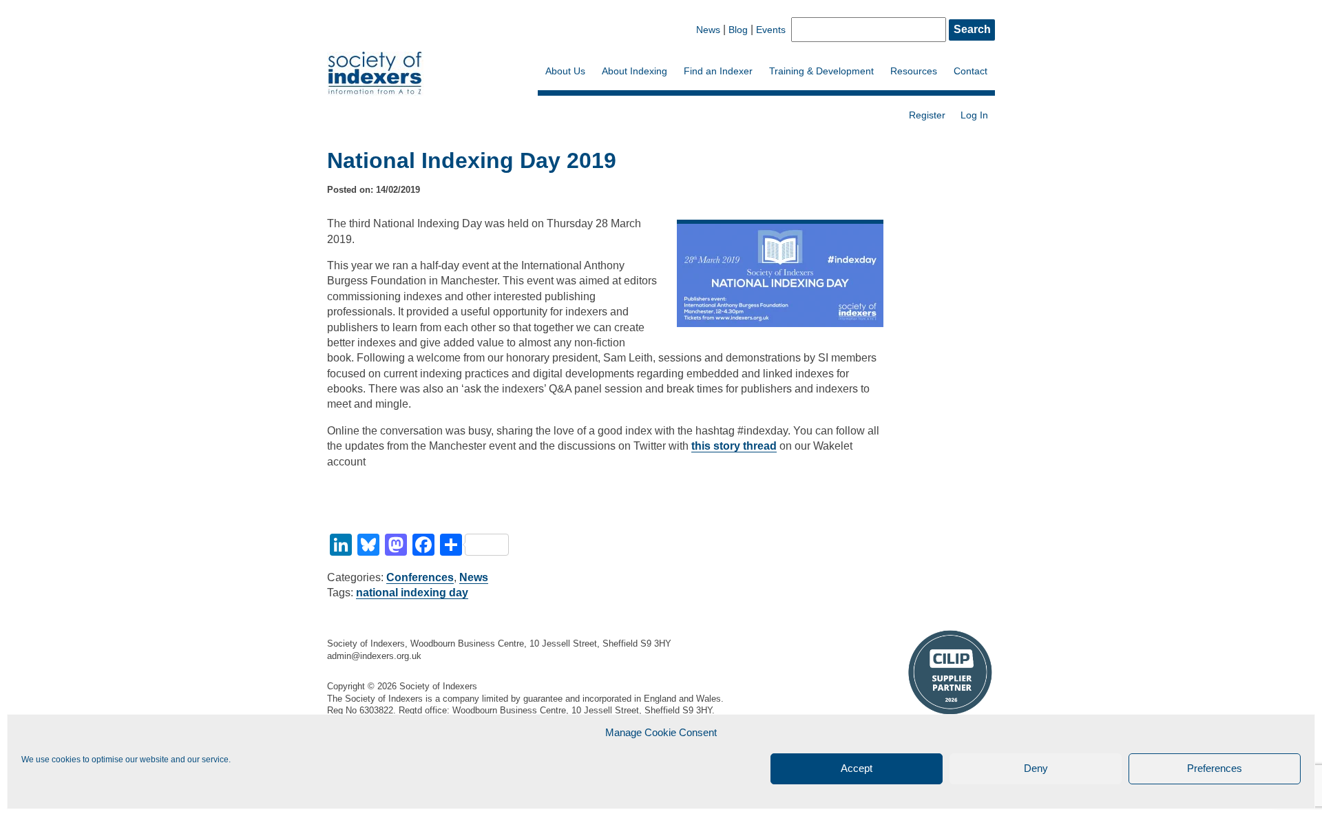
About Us (565, 70)
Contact (970, 70)
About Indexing (634, 70)
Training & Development (821, 70)
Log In (974, 115)
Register (927, 115)
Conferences (420, 577)
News (708, 29)
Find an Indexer (718, 70)
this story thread (734, 446)
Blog (738, 29)
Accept (856, 769)
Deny (1036, 769)
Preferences (1214, 769)
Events (771, 29)
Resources (913, 70)
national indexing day (412, 592)
